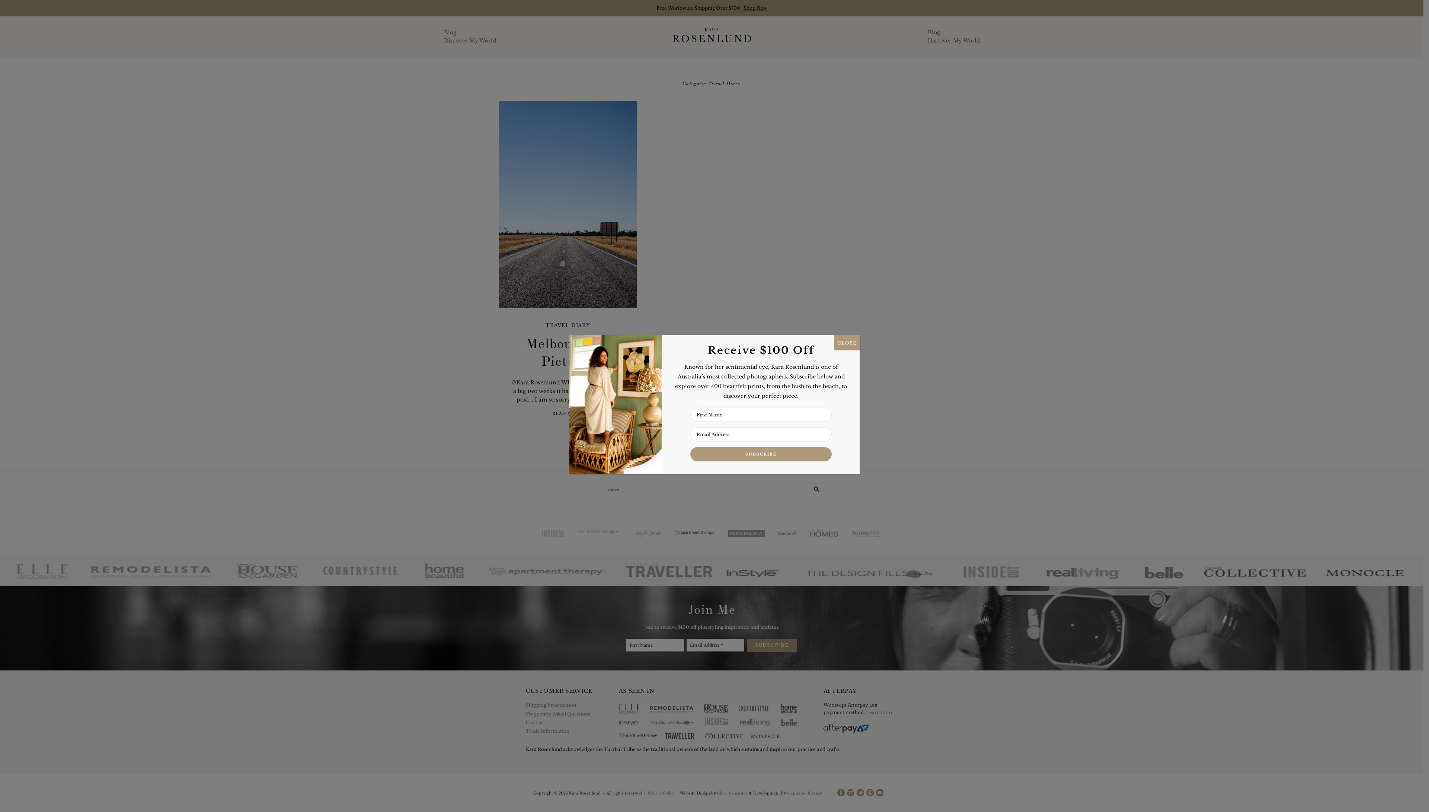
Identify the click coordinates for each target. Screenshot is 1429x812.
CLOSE (847, 342)
